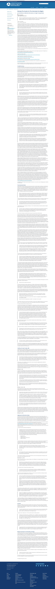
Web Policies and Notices (33, 585)
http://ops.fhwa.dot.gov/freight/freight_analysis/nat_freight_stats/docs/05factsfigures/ (28, 54)
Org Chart (8, 576)
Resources (41, 7)
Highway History (11, 9)
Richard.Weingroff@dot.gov (11, 28)
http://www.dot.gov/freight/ (21, 61)
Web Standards (32, 586)
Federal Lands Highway (18, 575)
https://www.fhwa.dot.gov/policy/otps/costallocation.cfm (25, 423)
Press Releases (44, 575)
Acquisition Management (18, 574)
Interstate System (16, 9)
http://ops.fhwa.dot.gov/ (20, 59)
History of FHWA (9, 16)
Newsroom (45, 7)
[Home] (14, 4)
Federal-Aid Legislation (10, 14)
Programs (37, 7)
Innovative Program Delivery (18, 577)
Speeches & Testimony (45, 576)
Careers (8, 575)
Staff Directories (9, 577)
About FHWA (32, 7)
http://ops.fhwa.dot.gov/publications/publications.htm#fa (32, 59)
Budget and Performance (33, 576)
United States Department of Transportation (12, 1)
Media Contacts (44, 577)
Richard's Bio (10, 35)
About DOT (31, 574)
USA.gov (31, 584)
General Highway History (10, 18)
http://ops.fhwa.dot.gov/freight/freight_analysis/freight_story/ (25, 52)
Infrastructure (17, 576)
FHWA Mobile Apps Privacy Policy (34, 577)
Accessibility (31, 575)
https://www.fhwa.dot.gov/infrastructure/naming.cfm (25, 180)
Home (7, 9)
